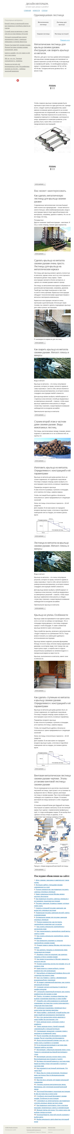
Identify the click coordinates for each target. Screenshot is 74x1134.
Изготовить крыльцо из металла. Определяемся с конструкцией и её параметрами (52, 470)
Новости (36, 10)
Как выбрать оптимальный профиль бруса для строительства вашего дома (52, 974)
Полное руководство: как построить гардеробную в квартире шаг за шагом (48, 923)
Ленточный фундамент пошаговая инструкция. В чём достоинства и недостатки (52, 1092)
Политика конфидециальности (34, 1130)
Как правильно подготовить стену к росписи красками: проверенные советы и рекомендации (51, 1106)
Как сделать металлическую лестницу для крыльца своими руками (50, 198)
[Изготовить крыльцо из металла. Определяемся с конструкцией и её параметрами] (52, 525)
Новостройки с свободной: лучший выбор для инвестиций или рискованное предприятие (51, 1013)
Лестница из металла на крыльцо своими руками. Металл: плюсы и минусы (51, 545)
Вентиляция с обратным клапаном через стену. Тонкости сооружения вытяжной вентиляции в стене (52, 1051)
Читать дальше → (40, 184)
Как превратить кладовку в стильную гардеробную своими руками (48, 941)
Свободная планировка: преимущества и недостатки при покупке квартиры (50, 1009)
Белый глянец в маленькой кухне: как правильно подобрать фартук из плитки (17, 26)
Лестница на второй (62, 34)
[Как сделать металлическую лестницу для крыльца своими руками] (52, 239)
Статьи (44, 10)
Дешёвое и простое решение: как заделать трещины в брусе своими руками (50, 955)
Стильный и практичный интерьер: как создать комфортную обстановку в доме (52, 992)
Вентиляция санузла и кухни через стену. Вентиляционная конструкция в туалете (50, 1057)
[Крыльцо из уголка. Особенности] (52, 674)
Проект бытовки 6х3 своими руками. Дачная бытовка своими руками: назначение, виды (18, 47)
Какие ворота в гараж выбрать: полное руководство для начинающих (49, 969)
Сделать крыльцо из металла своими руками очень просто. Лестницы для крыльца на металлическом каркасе (49, 265)
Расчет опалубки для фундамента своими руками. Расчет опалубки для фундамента (50, 1037)
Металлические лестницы (43, 23)
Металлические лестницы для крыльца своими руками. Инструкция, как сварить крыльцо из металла (51, 49)
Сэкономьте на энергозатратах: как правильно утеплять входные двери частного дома (52, 1102)
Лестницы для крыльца (61, 23)
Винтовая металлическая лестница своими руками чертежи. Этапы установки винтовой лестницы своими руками (52, 780)
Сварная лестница (43, 34)
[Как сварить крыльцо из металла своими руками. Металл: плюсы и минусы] (52, 368)
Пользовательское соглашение (39, 1127)
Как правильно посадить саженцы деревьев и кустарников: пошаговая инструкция (51, 900)
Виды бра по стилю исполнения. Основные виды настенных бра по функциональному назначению (51, 1075)
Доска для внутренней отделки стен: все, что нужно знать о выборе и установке (51, 1041)
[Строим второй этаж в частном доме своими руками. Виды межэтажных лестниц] (52, 448)
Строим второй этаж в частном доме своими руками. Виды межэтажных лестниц (50, 424)
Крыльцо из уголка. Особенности (51, 614)
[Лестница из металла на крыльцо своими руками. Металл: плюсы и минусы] (52, 561)
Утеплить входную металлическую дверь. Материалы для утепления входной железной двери (50, 1086)
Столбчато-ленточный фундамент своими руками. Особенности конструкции (50, 1097)
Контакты (29, 1127)
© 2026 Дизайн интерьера (11, 1127)
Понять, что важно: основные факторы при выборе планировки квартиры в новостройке (50, 997)
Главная (27, 10)
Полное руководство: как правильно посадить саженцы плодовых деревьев (51, 890)
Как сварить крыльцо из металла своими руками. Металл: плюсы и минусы (51, 352)
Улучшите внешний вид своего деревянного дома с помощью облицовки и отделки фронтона (16, 39)
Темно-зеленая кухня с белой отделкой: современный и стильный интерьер (49, 1027)
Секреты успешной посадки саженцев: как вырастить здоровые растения (50, 909)
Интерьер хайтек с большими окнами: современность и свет (48, 886)
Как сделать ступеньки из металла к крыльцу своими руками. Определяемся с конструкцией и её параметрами (52, 702)
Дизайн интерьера (37, 3)
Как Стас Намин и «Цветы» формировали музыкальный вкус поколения (50, 979)
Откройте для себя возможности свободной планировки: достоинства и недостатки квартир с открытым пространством (51, 1003)
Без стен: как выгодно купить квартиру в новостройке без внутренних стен (49, 1018)
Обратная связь (51, 1127)
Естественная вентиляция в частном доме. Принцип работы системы (50, 1046)
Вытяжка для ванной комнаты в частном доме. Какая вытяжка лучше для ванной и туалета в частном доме (52, 1063)
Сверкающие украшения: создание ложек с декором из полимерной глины (51, 1032)
